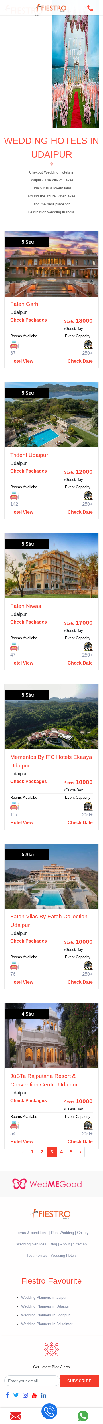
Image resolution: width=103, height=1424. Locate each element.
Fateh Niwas (25, 606)
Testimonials (37, 1255)
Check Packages (28, 320)
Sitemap (80, 1244)
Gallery (83, 1233)
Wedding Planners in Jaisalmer (46, 1324)
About (65, 1244)
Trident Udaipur (29, 455)
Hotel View (21, 361)
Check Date (80, 361)
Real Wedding (62, 1233)
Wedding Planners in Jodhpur (45, 1315)
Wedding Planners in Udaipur (45, 1306)
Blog (53, 1244)
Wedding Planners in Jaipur (43, 1297)
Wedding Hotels (64, 1255)
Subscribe (79, 1381)
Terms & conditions (32, 1233)
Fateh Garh (24, 304)
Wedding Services (31, 1244)
